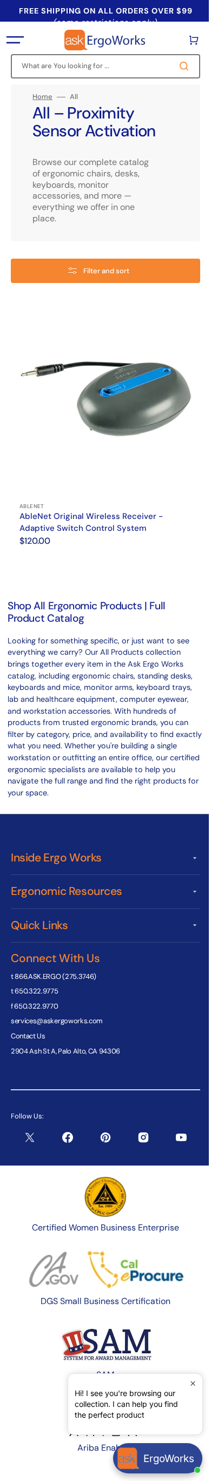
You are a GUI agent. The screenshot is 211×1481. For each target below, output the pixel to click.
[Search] (178, 66)
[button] (15, 40)
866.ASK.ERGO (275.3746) (55, 976)
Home (42, 97)
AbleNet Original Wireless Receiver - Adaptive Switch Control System (91, 514)
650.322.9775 (36, 991)
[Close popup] (185, 1383)
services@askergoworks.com (57, 1020)
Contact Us (28, 1036)
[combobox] (101, 66)
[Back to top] (188, 1467)
